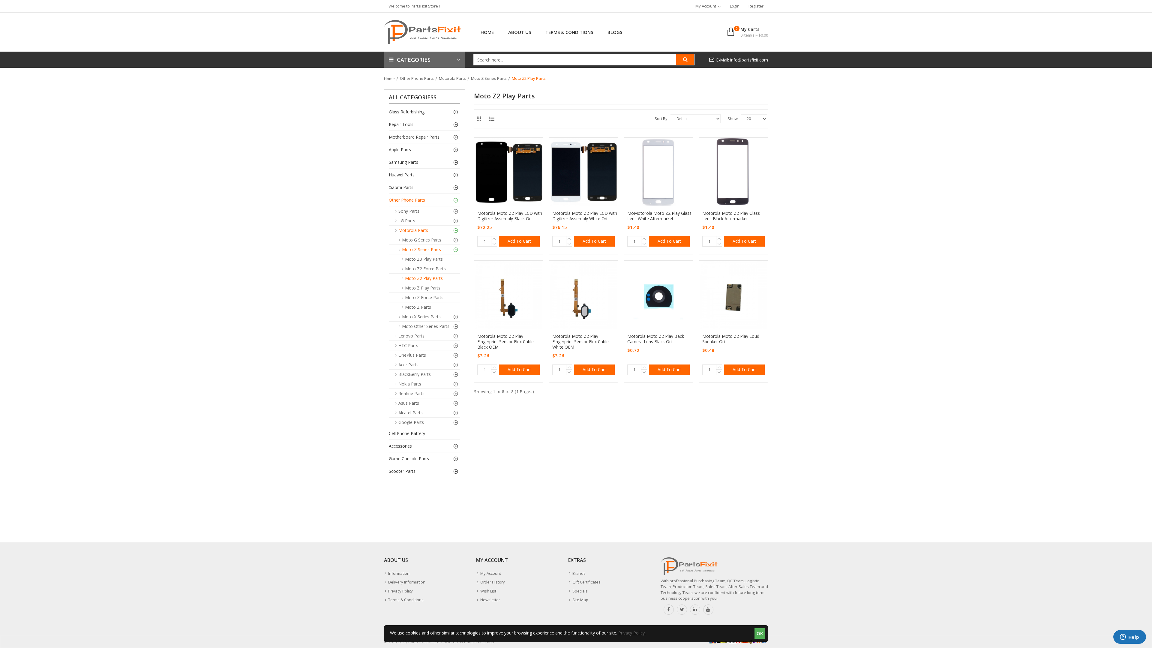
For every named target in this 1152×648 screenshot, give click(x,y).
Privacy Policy (631, 633)
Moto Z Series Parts (489, 78)
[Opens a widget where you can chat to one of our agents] (1129, 637)
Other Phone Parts (417, 78)
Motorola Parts (452, 78)
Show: (733, 118)
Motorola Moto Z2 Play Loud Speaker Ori (730, 339)
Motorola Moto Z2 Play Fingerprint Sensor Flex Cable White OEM (580, 342)
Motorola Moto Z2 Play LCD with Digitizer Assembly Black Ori (509, 216)
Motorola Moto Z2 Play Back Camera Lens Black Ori (655, 339)
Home (389, 78)
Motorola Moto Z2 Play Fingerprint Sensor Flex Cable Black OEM (505, 342)
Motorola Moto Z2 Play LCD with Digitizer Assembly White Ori (584, 216)
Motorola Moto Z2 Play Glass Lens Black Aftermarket (731, 216)
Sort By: (661, 118)
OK (760, 633)
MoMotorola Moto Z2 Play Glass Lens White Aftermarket (659, 216)
